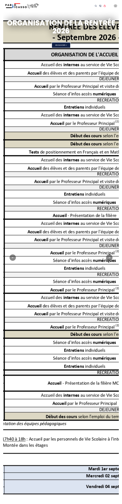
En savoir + (61, 45)
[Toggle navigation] (115, 6)
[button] (109, 257)
